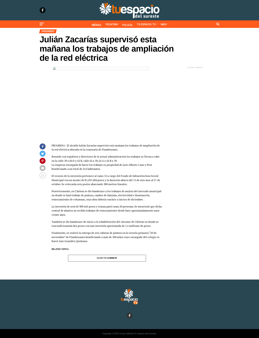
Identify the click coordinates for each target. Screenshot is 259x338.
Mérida (96, 25)
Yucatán (111, 24)
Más (164, 24)
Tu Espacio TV (146, 24)
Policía (127, 25)
